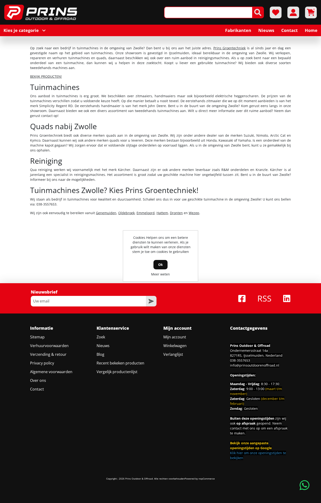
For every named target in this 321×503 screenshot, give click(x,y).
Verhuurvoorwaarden (49, 345)
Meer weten (160, 274)
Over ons (38, 380)
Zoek (101, 337)
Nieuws (103, 345)
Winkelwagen (175, 345)
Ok (160, 264)
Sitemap (37, 337)
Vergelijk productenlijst (117, 371)
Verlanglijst (173, 354)
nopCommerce (207, 478)
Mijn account (174, 337)
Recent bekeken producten (120, 363)
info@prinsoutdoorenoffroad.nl (254, 365)
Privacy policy (42, 363)
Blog (100, 354)
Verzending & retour (48, 354)
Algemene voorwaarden (51, 371)
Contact (37, 389)
